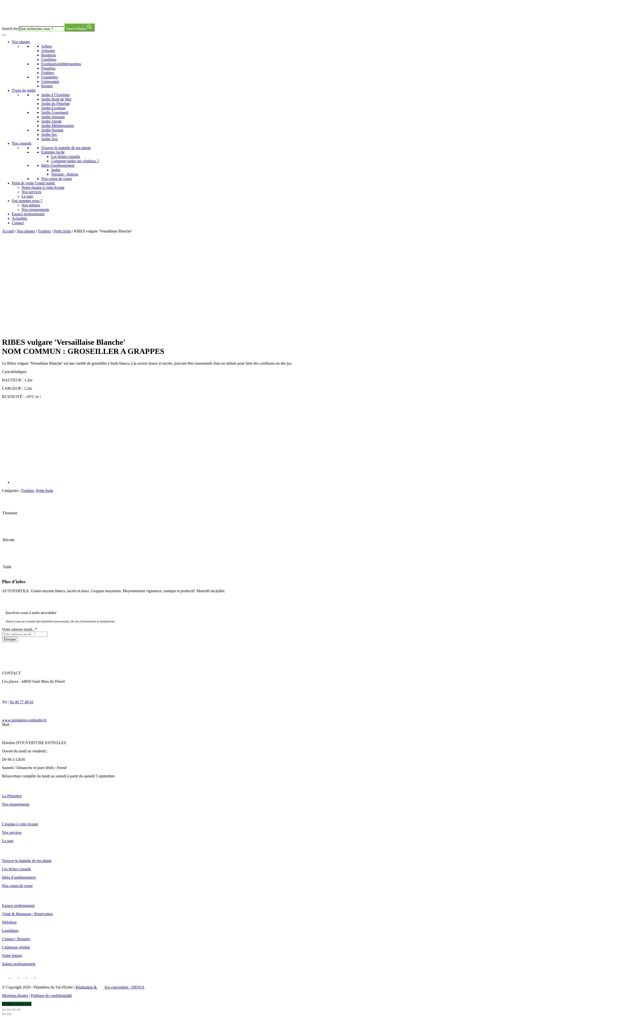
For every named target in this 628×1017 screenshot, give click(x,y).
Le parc (27, 196)
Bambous (48, 55)
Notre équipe (12, 955)
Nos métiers (31, 205)
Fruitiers (47, 73)
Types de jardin (24, 90)
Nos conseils (21, 143)
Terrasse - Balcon (64, 174)
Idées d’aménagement (19, 877)
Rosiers (47, 86)
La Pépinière (12, 796)
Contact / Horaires (16, 939)
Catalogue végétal (16, 947)
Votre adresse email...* (19, 629)
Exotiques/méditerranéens (61, 64)
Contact (18, 223)
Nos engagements (35, 209)
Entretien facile (53, 152)
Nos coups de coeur (56, 179)
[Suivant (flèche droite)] (9, 1014)
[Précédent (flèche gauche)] (4, 1014)
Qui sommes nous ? (27, 201)
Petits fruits (62, 231)
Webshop (9, 922)
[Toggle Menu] (4, 35)
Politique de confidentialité (51, 995)
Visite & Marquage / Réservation (27, 914)
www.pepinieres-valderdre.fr (24, 720)
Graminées (49, 77)
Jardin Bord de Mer (56, 99)
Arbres (46, 46)
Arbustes (48, 51)
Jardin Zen (49, 139)
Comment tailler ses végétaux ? (75, 161)
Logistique (10, 930)
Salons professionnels (18, 964)
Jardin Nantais (52, 130)
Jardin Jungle (51, 121)
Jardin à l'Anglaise (55, 95)
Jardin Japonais (53, 117)
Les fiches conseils (65, 156)
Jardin (55, 170)
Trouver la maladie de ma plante (66, 148)
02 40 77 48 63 (21, 702)
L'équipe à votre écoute (20, 824)
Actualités (19, 218)
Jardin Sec (49, 134)
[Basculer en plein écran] (9, 1009)
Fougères (48, 68)
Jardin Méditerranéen (57, 126)
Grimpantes (50, 81)
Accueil (8, 231)
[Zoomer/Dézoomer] (4, 1009)
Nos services (31, 192)
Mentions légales (15, 995)
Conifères (48, 59)
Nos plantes (21, 42)
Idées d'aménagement (57, 165)
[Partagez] (14, 1009)
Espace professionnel (28, 214)
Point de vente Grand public (33, 183)
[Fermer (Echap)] (19, 1009)
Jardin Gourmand (54, 112)
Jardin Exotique (53, 108)
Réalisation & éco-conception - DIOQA (110, 987)
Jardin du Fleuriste (55, 104)
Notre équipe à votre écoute (43, 187)
